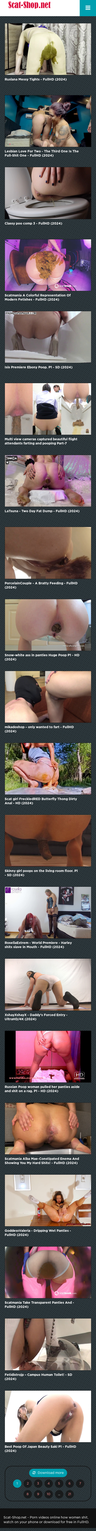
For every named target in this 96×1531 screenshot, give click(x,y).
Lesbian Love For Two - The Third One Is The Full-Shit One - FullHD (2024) (42, 153)
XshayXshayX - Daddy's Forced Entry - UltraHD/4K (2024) (36, 1017)
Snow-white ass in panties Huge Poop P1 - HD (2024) (42, 657)
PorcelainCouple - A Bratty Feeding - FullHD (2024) (41, 585)
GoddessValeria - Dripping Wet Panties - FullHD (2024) (38, 1232)
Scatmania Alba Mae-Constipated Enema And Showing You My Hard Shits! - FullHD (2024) (42, 1161)
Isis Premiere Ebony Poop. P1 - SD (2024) (38, 367)
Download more (51, 1473)
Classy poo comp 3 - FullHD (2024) (33, 223)
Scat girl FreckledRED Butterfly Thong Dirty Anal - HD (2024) (41, 801)
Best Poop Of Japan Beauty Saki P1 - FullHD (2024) (40, 1448)
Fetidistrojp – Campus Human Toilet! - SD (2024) (38, 1377)
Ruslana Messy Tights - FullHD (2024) (36, 79)
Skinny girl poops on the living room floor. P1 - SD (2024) (41, 873)
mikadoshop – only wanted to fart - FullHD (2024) (39, 729)
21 (69, 1494)
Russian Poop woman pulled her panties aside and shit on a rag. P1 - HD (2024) (42, 1089)
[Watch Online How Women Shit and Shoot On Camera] (29, 8)
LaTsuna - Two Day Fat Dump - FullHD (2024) (42, 511)
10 (48, 1494)
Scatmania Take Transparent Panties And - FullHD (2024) (39, 1304)
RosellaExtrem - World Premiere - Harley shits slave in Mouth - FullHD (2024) (38, 945)
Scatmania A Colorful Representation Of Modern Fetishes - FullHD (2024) (38, 297)
